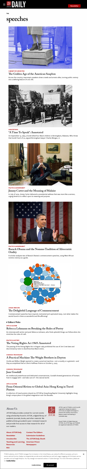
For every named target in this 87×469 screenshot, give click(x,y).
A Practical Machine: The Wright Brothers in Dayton (36, 358)
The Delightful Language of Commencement (33, 311)
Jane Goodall (13, 372)
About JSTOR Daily (14, 432)
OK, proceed (50, 465)
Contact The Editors (34, 432)
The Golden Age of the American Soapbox (32, 74)
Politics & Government (16, 188)
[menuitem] (74, 6)
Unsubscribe (11, 438)
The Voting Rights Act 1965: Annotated (28, 343)
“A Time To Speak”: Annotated (25, 132)
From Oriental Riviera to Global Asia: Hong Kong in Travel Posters (39, 388)
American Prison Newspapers (33, 443)
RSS (8, 447)
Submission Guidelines (35, 435)
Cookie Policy (10, 461)
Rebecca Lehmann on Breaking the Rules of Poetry (34, 329)
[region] (43, 460)
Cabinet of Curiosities (16, 71)
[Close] (83, 454)
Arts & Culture (11, 326)
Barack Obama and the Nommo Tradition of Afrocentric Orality (40, 251)
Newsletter (74, 6)
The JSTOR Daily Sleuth (35, 438)
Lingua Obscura (14, 308)
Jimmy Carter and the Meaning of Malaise (32, 191)
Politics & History (12, 340)
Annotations (13, 129)
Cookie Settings (36, 465)
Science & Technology (14, 355)
